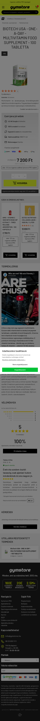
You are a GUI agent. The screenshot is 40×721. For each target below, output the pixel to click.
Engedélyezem (20, 370)
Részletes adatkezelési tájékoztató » (13, 360)
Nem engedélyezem (20, 364)
